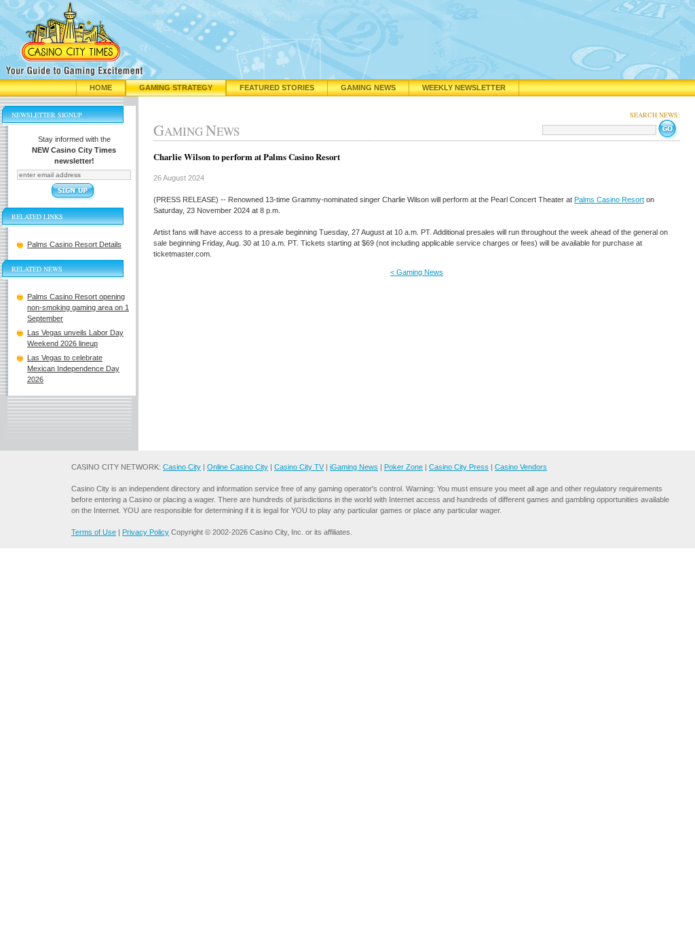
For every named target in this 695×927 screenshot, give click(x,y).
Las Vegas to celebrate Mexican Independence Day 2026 (73, 368)
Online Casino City (237, 467)
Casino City (182, 467)
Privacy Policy (145, 532)
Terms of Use (93, 532)
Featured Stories (277, 87)
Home (101, 87)
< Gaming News (416, 272)
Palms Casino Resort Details (74, 244)
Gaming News (368, 87)
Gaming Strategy (175, 87)
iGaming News (354, 467)
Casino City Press (459, 467)
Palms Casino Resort (609, 199)
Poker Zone (403, 467)
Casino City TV (299, 467)
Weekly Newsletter (464, 87)
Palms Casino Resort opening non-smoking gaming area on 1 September (78, 307)
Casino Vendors (521, 467)
